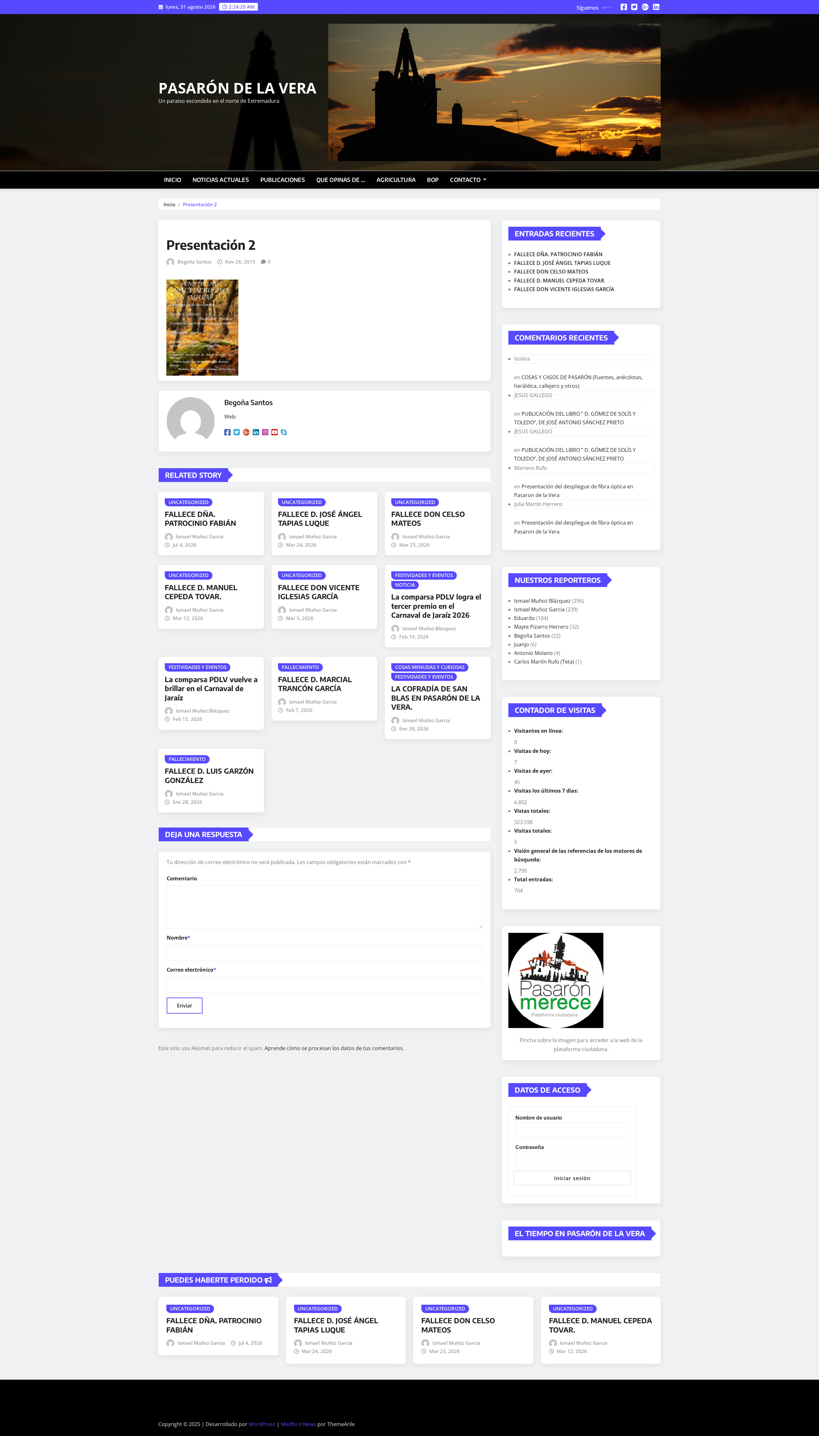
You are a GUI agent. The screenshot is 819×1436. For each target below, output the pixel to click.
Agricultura (396, 179)
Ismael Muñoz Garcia (200, 536)
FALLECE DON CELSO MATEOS (551, 271)
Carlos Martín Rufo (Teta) (544, 661)
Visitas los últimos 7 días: (547, 790)
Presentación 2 (200, 204)
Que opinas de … (340, 179)
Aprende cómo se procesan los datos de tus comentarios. (334, 1048)
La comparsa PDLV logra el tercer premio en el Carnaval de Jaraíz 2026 (436, 605)
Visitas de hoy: (533, 751)
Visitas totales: (533, 830)
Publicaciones (282, 179)
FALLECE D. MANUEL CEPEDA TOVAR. (201, 592)
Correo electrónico (191, 969)
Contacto (465, 179)
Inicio (172, 179)
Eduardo (524, 618)
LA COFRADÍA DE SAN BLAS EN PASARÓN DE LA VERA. (435, 697)
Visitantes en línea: (539, 730)
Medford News (298, 1424)
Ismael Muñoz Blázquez (429, 628)
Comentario (182, 878)
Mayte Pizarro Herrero (541, 626)
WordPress (262, 1424)
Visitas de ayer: (534, 770)
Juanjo (521, 644)
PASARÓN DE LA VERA (237, 88)
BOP (433, 179)
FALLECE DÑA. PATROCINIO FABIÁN (200, 519)
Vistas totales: (533, 810)
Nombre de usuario (538, 1118)
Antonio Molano (533, 653)
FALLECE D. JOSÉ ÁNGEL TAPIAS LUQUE (320, 519)
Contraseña (529, 1147)
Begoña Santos (194, 261)
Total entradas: (534, 879)
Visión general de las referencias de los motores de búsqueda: (578, 855)
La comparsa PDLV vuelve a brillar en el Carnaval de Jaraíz (211, 688)
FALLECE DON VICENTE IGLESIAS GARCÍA (319, 592)
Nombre (178, 937)
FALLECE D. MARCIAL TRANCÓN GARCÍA (315, 684)
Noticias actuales (221, 179)
